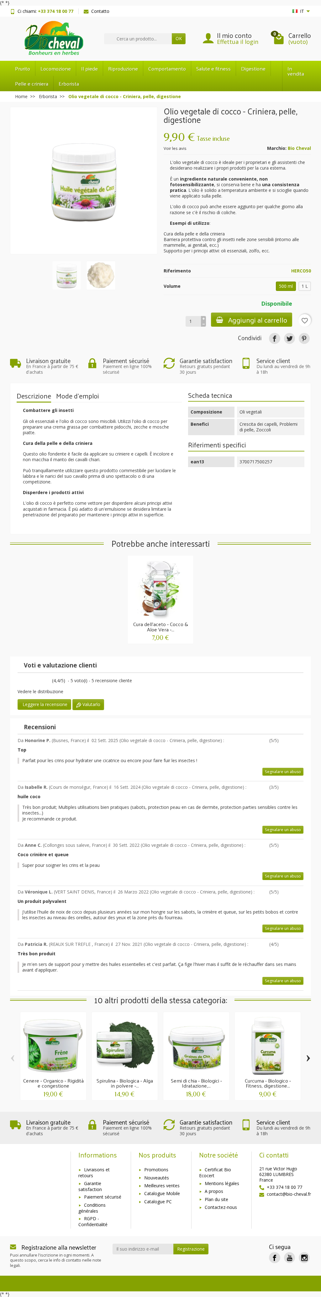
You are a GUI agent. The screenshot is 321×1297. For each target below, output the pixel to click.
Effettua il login (237, 41)
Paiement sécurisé (102, 1197)
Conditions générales (92, 1208)
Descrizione (34, 396)
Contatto (100, 11)
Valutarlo (90, 704)
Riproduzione (123, 68)
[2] (287, 741)
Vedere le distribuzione (40, 691)
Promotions (156, 1170)
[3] (25, 681)
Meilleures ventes (162, 1186)
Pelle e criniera (31, 83)
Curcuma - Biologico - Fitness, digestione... (268, 1083)
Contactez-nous (221, 1207)
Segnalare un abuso (283, 771)
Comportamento (167, 68)
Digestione (253, 68)
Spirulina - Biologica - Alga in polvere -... (125, 1083)
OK (179, 38)
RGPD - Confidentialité (93, 1221)
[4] (296, 741)
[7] (38, 681)
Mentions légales (222, 1183)
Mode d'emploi (77, 396)
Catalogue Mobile (162, 1193)
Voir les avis (175, 148)
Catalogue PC (158, 1202)
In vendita (295, 71)
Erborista (69, 83)
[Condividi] (274, 338)
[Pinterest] (304, 338)
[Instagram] (304, 1257)
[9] (45, 681)
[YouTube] (289, 1257)
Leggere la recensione (44, 704)
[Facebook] (274, 1257)
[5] (32, 681)
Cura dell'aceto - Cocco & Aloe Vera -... (160, 626)
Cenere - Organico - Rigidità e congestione (53, 1083)
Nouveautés (156, 1178)
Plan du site (216, 1199)
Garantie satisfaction (90, 1186)
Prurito (22, 68)
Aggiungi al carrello (257, 319)
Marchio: (277, 148)
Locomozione (55, 68)
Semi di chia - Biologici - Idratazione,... (196, 1083)
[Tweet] (289, 338)
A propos (214, 1191)
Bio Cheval (299, 148)
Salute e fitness (213, 68)
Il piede (89, 68)
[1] (18, 681)
